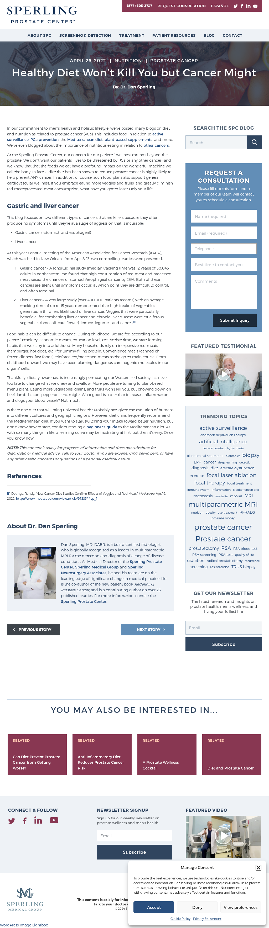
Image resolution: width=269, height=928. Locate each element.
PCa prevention (44, 139)
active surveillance (223, 428)
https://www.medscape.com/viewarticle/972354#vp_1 (56, 498)
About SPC (39, 35)
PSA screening (204, 554)
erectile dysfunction (237, 468)
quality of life (244, 554)
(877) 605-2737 (139, 5)
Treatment (131, 35)
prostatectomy (204, 548)
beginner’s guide (101, 427)
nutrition (197, 512)
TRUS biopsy (243, 566)
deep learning (227, 462)
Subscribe (223, 644)
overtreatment (227, 512)
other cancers (156, 145)
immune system (198, 489)
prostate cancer (223, 526)
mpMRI (236, 496)
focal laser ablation (231, 475)
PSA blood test (245, 548)
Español (220, 6)
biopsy (250, 455)
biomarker (233, 455)
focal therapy (209, 482)
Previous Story (35, 629)
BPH (197, 462)
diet (214, 468)
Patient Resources (173, 35)
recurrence (252, 560)
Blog (209, 35)
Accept (154, 907)
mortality (221, 496)
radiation (195, 560)
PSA (226, 548)
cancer (210, 462)
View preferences (240, 907)
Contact (232, 35)
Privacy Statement (207, 918)
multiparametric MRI (223, 504)
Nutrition (128, 60)
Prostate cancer (223, 538)
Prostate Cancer (174, 60)
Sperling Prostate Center (83, 601)
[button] (258, 867)
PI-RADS (247, 512)
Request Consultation (182, 6)
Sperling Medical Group (97, 567)
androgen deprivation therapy (223, 435)
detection (245, 462)
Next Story (149, 629)
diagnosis (200, 468)
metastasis (203, 496)
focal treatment (239, 483)
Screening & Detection (85, 35)
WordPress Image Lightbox (24, 925)
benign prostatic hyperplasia (223, 448)
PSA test (226, 554)
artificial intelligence (223, 441)
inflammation (221, 489)
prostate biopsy (223, 518)
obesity (210, 512)
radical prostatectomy (224, 560)
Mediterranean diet (85, 139)
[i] (134, 321)
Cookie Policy (180, 918)
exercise (197, 475)
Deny (197, 907)
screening (199, 567)
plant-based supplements (128, 139)
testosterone (219, 567)
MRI (249, 495)
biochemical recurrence (205, 455)
